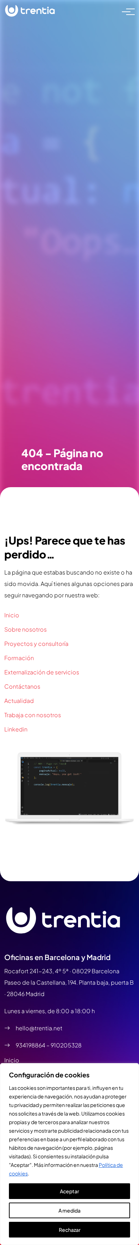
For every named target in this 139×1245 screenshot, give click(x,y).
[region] (69, 1154)
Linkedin (15, 729)
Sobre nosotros (25, 629)
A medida (69, 1210)
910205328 (66, 1045)
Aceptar (69, 1191)
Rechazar (70, 1229)
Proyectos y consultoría (36, 643)
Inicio (11, 615)
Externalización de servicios (41, 672)
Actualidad (19, 700)
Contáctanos (22, 686)
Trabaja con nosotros (32, 715)
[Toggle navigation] (126, 11)
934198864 (31, 1045)
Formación (19, 658)
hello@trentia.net (39, 1028)
